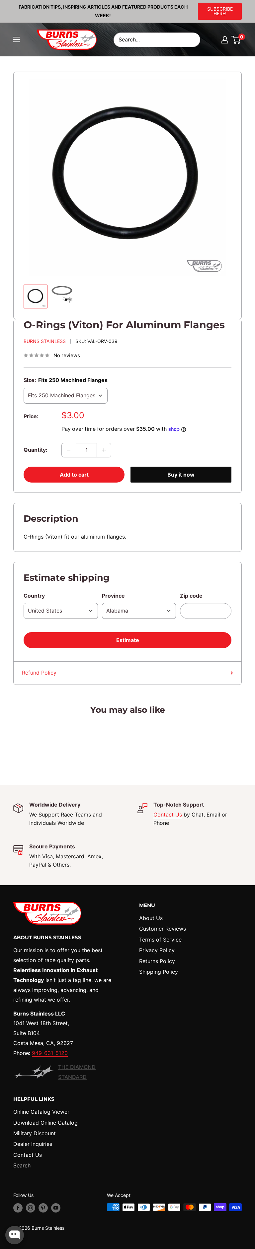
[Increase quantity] (104, 450)
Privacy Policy (157, 950)
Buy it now (181, 474)
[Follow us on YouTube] (55, 1208)
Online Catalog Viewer (41, 1111)
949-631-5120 (50, 1053)
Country (34, 595)
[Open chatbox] (14, 1235)
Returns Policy (157, 961)
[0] (236, 40)
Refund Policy (39, 672)
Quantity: (35, 449)
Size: (66, 380)
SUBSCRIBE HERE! (220, 11)
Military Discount (34, 1133)
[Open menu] (16, 39)
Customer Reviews (162, 928)
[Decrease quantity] (69, 450)
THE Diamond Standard (77, 1072)
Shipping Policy (158, 971)
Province (113, 595)
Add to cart (74, 474)
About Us (151, 918)
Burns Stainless (45, 341)
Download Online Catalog (45, 1122)
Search (22, 1165)
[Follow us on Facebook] (18, 1208)
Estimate (127, 640)
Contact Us (167, 814)
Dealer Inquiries (32, 1144)
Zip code (191, 595)
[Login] (224, 39)
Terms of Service (160, 939)
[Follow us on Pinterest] (43, 1208)
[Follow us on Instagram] (30, 1208)
